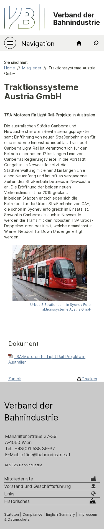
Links (9, 494)
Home (9, 68)
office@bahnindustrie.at (45, 454)
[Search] (95, 43)
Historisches (17, 501)
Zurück (14, 379)
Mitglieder (31, 68)
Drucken (89, 379)
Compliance (32, 514)
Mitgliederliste (18, 479)
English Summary (60, 514)
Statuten (11, 514)
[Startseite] (79, 43)
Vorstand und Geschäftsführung (37, 486)
